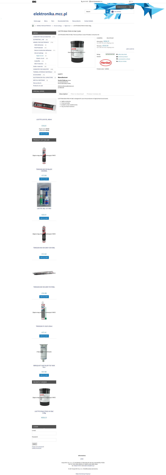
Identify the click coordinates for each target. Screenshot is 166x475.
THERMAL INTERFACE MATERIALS (42, 72)
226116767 (85, 1)
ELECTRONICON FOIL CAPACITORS (43, 77)
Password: (35, 437)
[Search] (107, 12)
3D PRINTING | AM (38, 39)
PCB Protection (38, 47)
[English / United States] (130, 1)
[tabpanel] (96, 104)
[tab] (63, 93)
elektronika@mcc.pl (96, 1)
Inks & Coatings (38, 53)
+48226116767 (77, 465)
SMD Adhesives (38, 45)
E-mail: (34, 430)
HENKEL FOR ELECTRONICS (41, 42)
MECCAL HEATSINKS (39, 80)
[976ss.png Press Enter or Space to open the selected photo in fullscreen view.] (76, 52)
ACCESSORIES (37, 75)
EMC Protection (38, 64)
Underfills (37, 61)
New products (37, 83)
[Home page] (50, 13)
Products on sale (38, 85)
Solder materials (38, 66)
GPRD (81, 459)
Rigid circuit (39, 55)
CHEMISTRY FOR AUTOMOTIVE (42, 37)
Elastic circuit (40, 58)
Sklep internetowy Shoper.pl (83, 474)
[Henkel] (106, 62)
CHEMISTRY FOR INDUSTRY (41, 69)
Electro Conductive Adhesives (42, 50)
